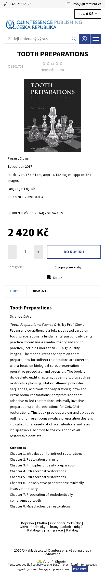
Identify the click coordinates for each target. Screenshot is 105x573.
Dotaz (57, 277)
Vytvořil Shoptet (55, 561)
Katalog (72, 530)
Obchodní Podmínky (65, 523)
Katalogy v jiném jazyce (45, 530)
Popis (15, 291)
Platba (42, 523)
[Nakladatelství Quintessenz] (52, 25)
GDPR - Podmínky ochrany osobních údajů (51, 527)
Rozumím (79, 569)
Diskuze (40, 291)
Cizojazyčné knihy (68, 267)
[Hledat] (74, 39)
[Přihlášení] (84, 39)
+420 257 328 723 (21, 4)
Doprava (27, 523)
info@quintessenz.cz (87, 4)
